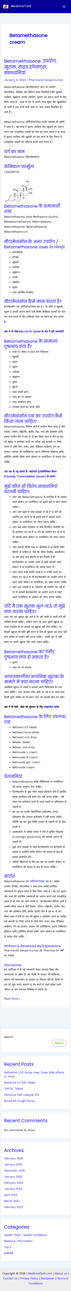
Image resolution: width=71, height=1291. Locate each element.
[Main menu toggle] (64, 6)
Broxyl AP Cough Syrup (19, 1100)
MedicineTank (21, 6)
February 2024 (13, 1182)
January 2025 (13, 1176)
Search (8, 1037)
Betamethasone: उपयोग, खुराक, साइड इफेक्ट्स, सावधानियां (30, 67)
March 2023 (11, 1201)
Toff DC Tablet (13, 1088)
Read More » (12, 999)
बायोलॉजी (8, 1253)
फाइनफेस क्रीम (51, 706)
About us (61, 1273)
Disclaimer (47, 1278)
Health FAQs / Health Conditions (25, 1235)
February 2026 (13, 1158)
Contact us (10, 1278)
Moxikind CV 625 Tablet (19, 1082)
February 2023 (13, 1207)
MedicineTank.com (40, 1273)
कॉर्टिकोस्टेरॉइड (37, 881)
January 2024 (13, 1188)
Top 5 (7, 1247)
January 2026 (13, 1164)
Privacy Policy (29, 1278)
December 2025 (14, 1170)
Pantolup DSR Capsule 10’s (21, 1094)
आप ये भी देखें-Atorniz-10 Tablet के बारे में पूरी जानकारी (34, 331)
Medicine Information (18, 1241)
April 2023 (10, 1194)
